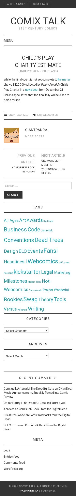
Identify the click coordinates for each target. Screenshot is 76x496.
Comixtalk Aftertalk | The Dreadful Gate (29, 388)
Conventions (19, 240)
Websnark (22, 310)
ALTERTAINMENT (17, 3)
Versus (10, 309)
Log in (7, 450)
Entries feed (11, 456)
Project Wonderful (56, 290)
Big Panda (48, 221)
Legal (47, 272)
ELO (23, 251)
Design (11, 251)
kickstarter (27, 271)
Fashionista (29, 490)
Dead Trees (49, 240)
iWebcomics (42, 261)
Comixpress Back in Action (23, 169)
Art (22, 220)
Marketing (62, 272)
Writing (36, 309)
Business (15, 229)
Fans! (51, 250)
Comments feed (14, 462)
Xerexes (9, 409)
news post (31, 89)
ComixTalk (46, 230)
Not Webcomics (47, 114)
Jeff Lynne (64, 262)
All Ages (11, 220)
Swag (30, 299)
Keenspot (8, 273)
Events (35, 251)
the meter (63, 79)
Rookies (13, 299)
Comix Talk (38, 21)
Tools (60, 299)
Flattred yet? (58, 402)
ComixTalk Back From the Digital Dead (43, 409)
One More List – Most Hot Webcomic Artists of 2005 (53, 166)
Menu (9, 40)
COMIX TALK (40, 3)
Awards (35, 220)
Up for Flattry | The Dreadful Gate (25, 402)
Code (34, 229)
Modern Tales (34, 282)
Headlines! (15, 261)
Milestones (15, 281)
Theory (45, 299)
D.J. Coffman (12, 425)
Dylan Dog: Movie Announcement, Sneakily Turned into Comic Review (38, 392)
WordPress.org (13, 468)
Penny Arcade (35, 290)
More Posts (34, 136)
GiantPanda (50, 71)
